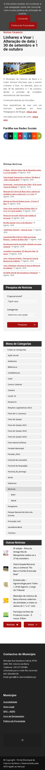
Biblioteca (12, 367)
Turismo (12, 533)
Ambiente (12, 361)
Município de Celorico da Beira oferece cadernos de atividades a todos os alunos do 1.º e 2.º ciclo (21, 192)
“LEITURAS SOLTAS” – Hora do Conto (17, 230)
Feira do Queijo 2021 (17, 425)
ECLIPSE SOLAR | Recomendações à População (20, 273)
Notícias (7, 32)
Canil (10, 378)
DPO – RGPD (9, 711)
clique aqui (31, 111)
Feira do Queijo (15, 419)
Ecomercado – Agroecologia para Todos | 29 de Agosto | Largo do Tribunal (25, 585)
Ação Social (13, 355)
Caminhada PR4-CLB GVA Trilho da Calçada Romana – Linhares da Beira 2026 (19, 238)
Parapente (17, 32)
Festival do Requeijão (18, 465)
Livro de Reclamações (13, 716)
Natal (13, 500)
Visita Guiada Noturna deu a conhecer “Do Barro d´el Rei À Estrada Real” (24, 569)
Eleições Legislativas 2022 (20, 407)
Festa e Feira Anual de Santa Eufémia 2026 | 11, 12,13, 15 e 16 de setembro (20, 209)
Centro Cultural (15, 384)
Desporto (12, 402)
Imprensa (12, 483)
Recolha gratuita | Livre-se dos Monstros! (17, 222)
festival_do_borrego (17, 471)
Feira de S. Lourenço (17, 413)
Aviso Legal (8, 706)
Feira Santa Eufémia (17, 442)
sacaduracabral (15, 527)
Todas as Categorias (16, 349)
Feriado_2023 (14, 454)
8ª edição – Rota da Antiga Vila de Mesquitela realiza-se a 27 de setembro (24, 553)
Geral (10, 477)
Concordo (23, 18)
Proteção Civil (14, 521)
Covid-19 (12, 396)
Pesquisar (22, 325)
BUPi (13, 494)
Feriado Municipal (16, 448)
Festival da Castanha (17, 460)
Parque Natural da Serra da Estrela (20, 514)
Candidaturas (14, 373)
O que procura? (14, 296)
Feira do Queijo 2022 (17, 431)
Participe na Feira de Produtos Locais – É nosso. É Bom (23, 615)
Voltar (31, 624)
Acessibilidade (10, 702)
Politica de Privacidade (22, 25)
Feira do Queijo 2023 (17, 436)
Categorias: (12, 309)
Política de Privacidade (14, 721)
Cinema (11, 390)
